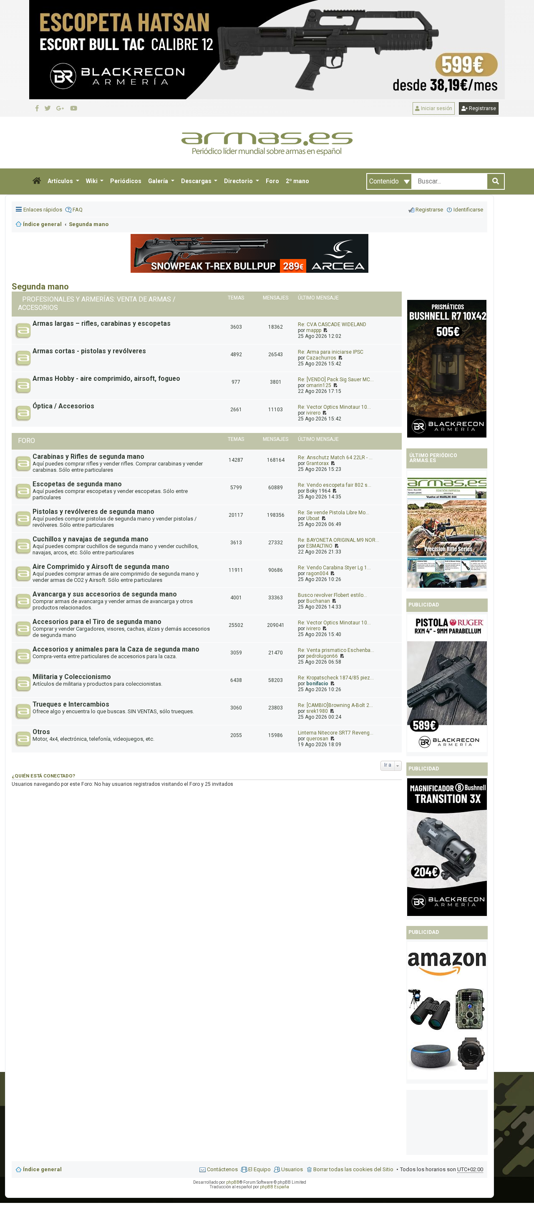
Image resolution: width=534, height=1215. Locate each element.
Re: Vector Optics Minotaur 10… (334, 407)
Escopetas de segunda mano (77, 484)
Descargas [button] (197, 181)
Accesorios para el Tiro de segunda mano (97, 622)
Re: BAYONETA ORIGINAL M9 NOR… (338, 540)
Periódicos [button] (125, 181)
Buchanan (318, 601)
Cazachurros (321, 358)
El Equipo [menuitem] (259, 1169)
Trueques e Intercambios (71, 704)
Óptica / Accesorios (63, 406)
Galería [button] (158, 181)
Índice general (42, 1169)
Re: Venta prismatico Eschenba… (336, 650)
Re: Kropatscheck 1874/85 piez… (336, 678)
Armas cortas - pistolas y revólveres (89, 351)
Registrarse (482, 108)
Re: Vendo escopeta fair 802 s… (334, 485)
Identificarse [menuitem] (468, 209)
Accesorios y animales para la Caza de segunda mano (116, 649)
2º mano (297, 181)
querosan (317, 739)
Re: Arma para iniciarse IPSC (330, 352)
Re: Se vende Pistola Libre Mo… (333, 513)
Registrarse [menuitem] (429, 209)
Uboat (313, 518)
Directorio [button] (239, 181)
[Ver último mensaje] (324, 330)
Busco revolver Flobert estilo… (332, 595)
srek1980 (317, 711)
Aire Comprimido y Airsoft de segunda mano (101, 567)
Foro (272, 181)
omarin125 (318, 385)
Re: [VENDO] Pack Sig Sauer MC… (336, 379)
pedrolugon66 (322, 656)
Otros (41, 732)
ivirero (313, 413)
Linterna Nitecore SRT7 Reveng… (335, 733)
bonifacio (317, 684)
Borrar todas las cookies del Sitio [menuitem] (353, 1169)
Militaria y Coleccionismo (72, 677)
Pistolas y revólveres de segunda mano (93, 512)
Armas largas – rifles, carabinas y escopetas (102, 323)
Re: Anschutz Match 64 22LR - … (335, 457)
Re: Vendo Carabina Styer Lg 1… (334, 568)
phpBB (232, 1182)
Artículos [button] (61, 181)
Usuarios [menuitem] (292, 1169)
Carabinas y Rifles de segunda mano (88, 456)
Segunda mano (40, 287)
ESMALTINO (319, 546)
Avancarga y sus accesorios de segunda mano (105, 594)
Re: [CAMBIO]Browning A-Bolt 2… (335, 705)
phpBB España (274, 1187)
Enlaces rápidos (42, 209)
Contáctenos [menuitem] (222, 1169)
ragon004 (317, 573)
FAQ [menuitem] (78, 209)
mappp (313, 330)
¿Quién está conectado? (43, 776)
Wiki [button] (92, 181)
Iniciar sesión (436, 108)
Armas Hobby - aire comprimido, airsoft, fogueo (106, 378)
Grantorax (317, 463)
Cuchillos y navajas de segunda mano (91, 539)
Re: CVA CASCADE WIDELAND (332, 324)
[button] (36, 181)
